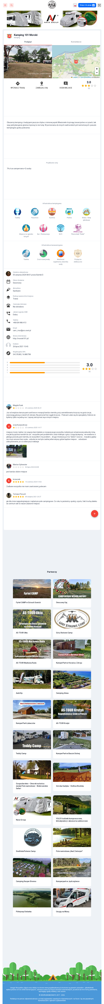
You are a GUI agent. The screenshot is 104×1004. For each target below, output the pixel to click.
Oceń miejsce (65, 88)
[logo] (52, 5)
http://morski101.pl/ (21, 338)
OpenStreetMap (85, 77)
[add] (94, 513)
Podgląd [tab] (28, 42)
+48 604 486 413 (19, 323)
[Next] (48, 62)
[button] (76, 61)
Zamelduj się (42, 88)
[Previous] (8, 62)
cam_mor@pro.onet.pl (22, 330)
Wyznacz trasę (18, 88)
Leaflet (74, 77)
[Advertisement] (52, 104)
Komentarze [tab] (76, 42)
